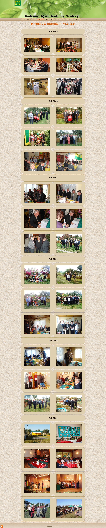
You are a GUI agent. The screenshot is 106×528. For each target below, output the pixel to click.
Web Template (49, 526)
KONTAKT (77, 19)
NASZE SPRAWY (50, 19)
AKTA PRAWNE (60, 19)
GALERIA (41, 19)
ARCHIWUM (69, 19)
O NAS (33, 19)
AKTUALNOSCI (26, 19)
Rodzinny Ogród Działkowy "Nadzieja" (53, 16)
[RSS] (1, 526)
